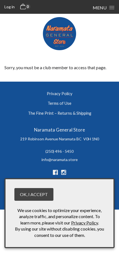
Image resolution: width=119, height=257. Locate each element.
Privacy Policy (60, 93)
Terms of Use (59, 103)
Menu (100, 7)
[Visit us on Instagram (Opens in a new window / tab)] (63, 173)
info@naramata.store (60, 159)
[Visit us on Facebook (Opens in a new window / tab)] (55, 173)
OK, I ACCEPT (34, 194)
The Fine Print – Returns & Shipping (59, 113)
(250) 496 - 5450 (59, 151)
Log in (9, 6)
